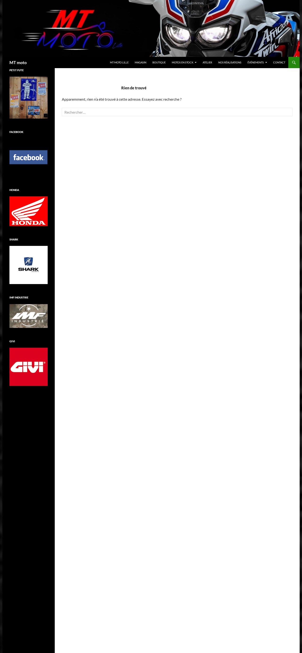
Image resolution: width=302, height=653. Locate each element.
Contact (279, 62)
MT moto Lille (119, 62)
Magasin (140, 62)
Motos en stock (182, 62)
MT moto (18, 62)
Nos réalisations (229, 62)
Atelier (207, 62)
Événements (255, 62)
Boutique (159, 62)
